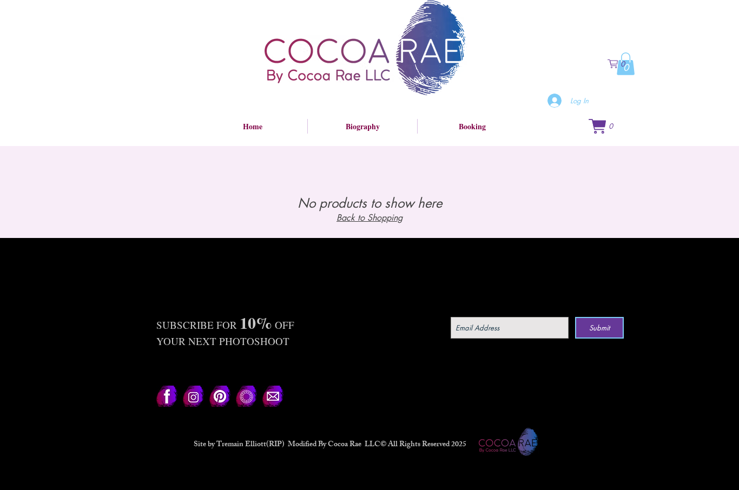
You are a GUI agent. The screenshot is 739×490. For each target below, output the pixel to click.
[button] (621, 63)
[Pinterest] (219, 396)
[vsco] (246, 396)
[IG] (193, 396)
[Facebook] (166, 396)
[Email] (272, 396)
